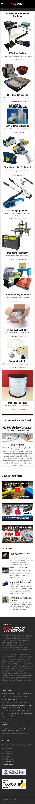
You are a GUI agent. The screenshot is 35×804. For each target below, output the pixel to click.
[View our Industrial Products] (17, 385)
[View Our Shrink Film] (17, 114)
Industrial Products (17, 403)
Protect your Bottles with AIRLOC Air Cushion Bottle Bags (20, 553)
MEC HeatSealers (17, 53)
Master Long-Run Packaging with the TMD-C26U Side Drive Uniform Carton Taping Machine (21, 598)
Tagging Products (17, 361)
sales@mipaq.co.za (9, 759)
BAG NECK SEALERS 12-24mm (18, 568)
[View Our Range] (17, 277)
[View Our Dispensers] (17, 150)
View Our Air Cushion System (18, 336)
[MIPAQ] (17, 4)
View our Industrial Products (19, 409)
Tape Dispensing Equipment (17, 167)
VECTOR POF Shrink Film (17, 126)
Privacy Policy (14, 801)
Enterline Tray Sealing (17, 95)
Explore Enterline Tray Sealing (18, 101)
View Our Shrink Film (19, 132)
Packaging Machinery (17, 253)
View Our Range (19, 301)
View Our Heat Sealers (18, 59)
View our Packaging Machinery (18, 259)
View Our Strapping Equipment (19, 219)
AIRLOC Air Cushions (17, 330)
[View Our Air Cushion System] (17, 315)
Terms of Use (6, 801)
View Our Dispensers (19, 175)
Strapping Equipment (17, 210)
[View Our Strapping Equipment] (17, 193)
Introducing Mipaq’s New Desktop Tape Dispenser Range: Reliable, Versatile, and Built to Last (21, 582)
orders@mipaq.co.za (9, 761)
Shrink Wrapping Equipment (17, 294)
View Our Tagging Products (19, 367)
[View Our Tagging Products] (17, 349)
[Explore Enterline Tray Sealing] (17, 77)
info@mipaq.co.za (8, 764)
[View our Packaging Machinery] (17, 235)
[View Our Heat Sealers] (17, 35)
